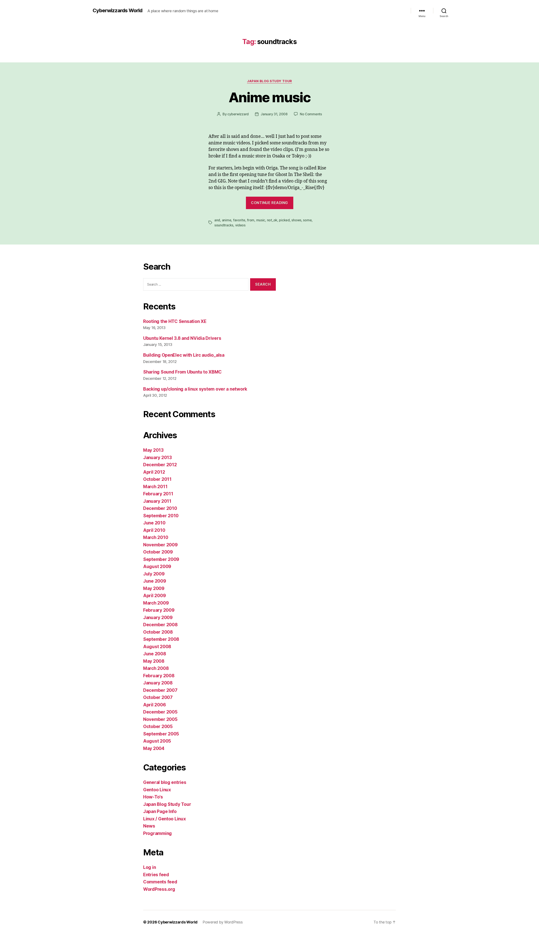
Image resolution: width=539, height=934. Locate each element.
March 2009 (156, 603)
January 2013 (157, 457)
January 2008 (158, 682)
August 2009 (157, 566)
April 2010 (154, 530)
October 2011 (157, 479)
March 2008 (156, 668)
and (217, 220)
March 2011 (155, 486)
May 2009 (153, 588)
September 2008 (161, 639)
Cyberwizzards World (117, 10)
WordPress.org (159, 889)
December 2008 (160, 624)
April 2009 (154, 595)
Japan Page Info (160, 811)
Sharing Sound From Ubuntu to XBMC (182, 372)
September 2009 (161, 559)
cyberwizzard (238, 114)
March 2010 (155, 537)
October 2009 (158, 552)
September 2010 (161, 515)
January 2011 (157, 501)
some (307, 220)
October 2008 (158, 632)
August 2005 (157, 741)
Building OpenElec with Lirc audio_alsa (183, 355)
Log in (149, 867)
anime (226, 220)
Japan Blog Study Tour (269, 81)
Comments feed (160, 881)
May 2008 (153, 661)
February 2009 (159, 610)
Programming (157, 833)
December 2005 (160, 712)
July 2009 (154, 574)
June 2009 (154, 581)
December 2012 (160, 464)
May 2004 (153, 748)
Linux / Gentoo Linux (164, 818)
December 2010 (160, 508)
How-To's (153, 797)
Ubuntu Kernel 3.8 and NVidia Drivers (182, 338)
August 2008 (157, 646)
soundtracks (223, 225)
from (250, 220)
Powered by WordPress (223, 922)
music (260, 220)
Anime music (269, 97)
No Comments (311, 114)
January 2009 (158, 617)
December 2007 (160, 690)
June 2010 (154, 522)
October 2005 (158, 726)
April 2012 (154, 472)
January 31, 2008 (274, 114)
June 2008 (154, 653)
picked (284, 220)
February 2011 (158, 493)
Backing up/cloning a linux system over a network (195, 389)
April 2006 (154, 704)
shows (296, 220)
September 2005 (161, 733)
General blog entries (164, 782)
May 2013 (153, 450)
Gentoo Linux (157, 789)
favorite (239, 220)
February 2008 (159, 675)
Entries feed (156, 874)
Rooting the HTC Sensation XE (174, 321)
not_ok (272, 220)
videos (240, 225)
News (149, 826)
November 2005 (160, 719)
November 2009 (160, 544)
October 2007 (158, 697)
